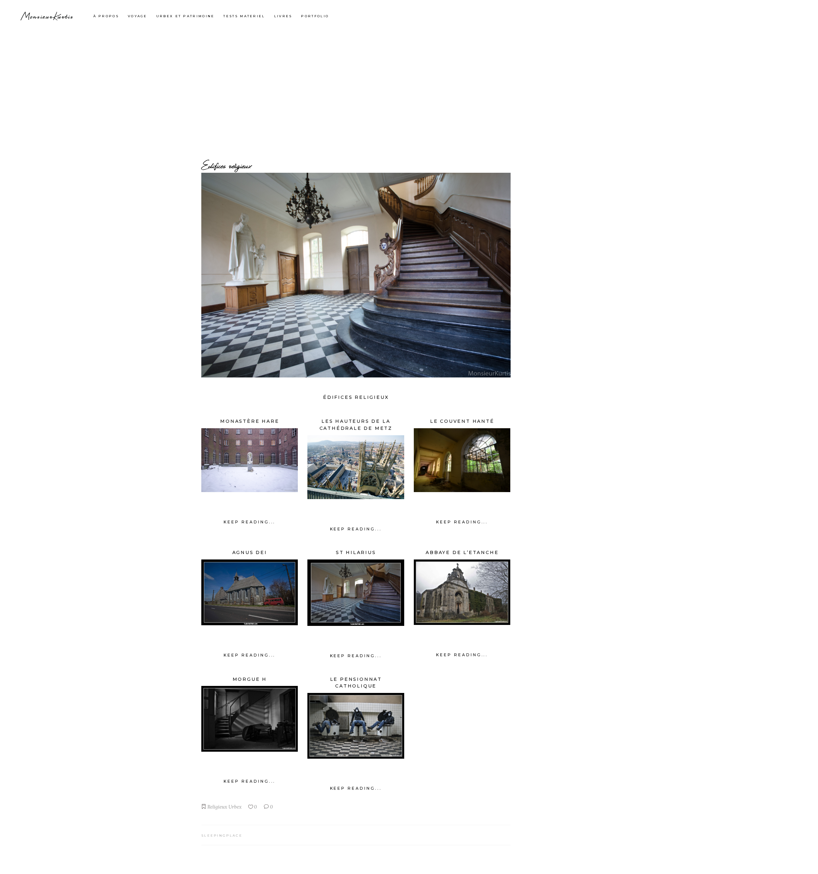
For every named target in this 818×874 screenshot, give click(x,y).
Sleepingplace (222, 835)
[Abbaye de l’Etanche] (462, 592)
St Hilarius (356, 552)
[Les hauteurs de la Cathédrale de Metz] (355, 467)
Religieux (217, 807)
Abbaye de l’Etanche (462, 552)
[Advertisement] (409, 80)
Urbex (235, 807)
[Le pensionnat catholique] (355, 725)
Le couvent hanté (462, 421)
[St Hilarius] (355, 592)
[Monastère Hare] (249, 460)
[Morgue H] (249, 718)
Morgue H (250, 679)
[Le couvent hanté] (462, 460)
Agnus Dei (249, 552)
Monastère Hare (249, 421)
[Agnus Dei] (249, 592)
